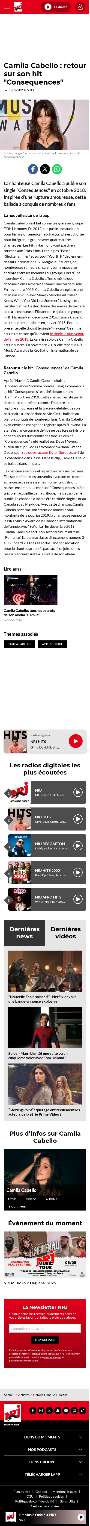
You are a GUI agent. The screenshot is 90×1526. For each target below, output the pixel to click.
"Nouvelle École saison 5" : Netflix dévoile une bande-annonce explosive (42, 998)
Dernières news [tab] (24, 932)
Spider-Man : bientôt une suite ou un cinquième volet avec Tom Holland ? (38, 1055)
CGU (30, 1496)
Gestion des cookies (45, 1506)
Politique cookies (51, 1496)
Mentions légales (65, 1492)
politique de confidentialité (23, 1360)
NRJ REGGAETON (50, 843)
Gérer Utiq (67, 1501)
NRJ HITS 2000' (48, 870)
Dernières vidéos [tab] (66, 932)
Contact (41, 1492)
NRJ (38, 790)
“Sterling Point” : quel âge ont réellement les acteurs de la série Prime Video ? (44, 1112)
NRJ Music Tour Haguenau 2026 (30, 1283)
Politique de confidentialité (34, 1501)
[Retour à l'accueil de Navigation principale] (18, 7)
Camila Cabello (21, 1190)
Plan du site (21, 1492)
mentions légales (52, 1357)
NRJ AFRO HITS (48, 897)
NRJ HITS (38, 741)
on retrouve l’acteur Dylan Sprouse (44, 452)
